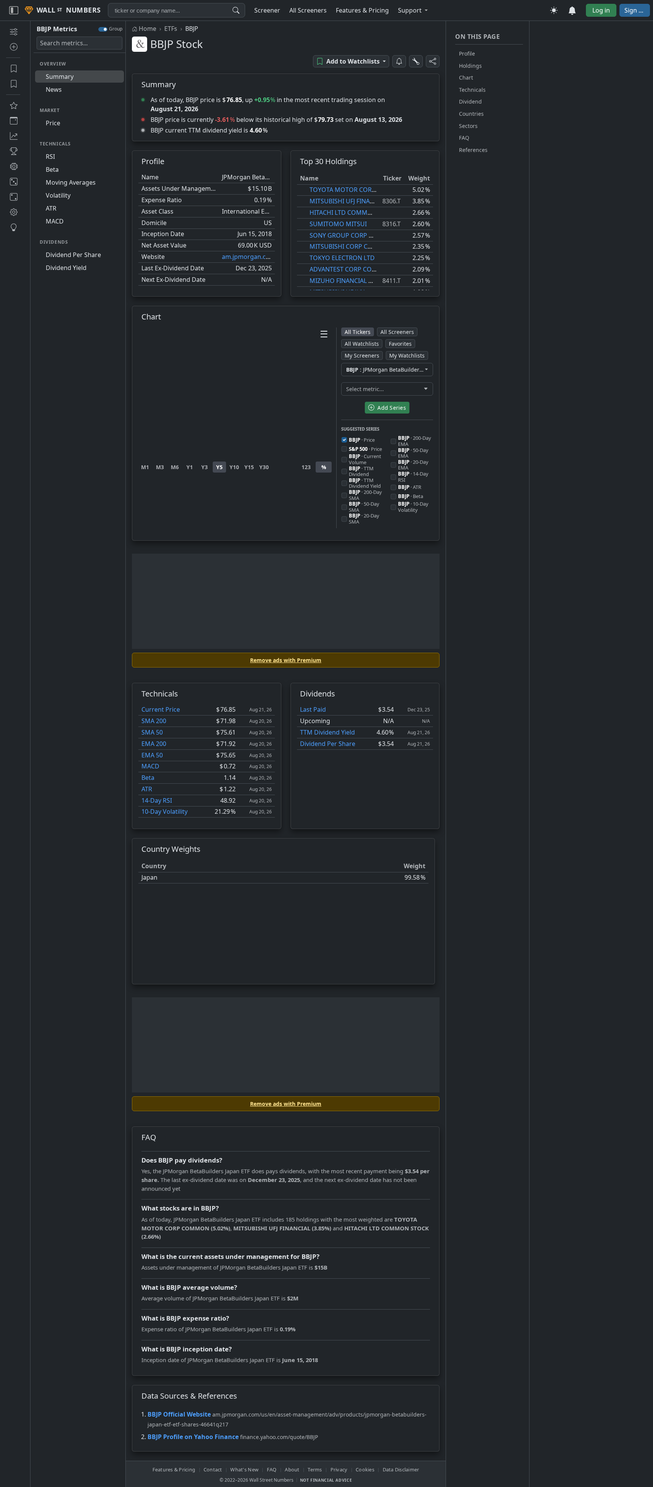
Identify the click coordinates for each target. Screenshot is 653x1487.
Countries (471, 113)
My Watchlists (407, 355)
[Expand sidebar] (13, 10)
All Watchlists (362, 343)
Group (115, 29)
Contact (213, 1469)
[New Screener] (13, 31)
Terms (315, 1469)
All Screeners (397, 331)
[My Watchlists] (13, 83)
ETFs (170, 28)
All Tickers (358, 331)
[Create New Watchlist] (13, 46)
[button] (413, 10)
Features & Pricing (174, 1469)
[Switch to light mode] (554, 10)
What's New (244, 1469)
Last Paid (313, 709)
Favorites (400, 343)
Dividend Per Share (327, 744)
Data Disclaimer (401, 1469)
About (292, 1469)
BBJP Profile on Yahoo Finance (193, 1437)
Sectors (468, 125)
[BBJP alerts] (399, 61)
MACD (150, 766)
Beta (147, 777)
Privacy (339, 1469)
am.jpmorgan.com (248, 256)
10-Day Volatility (164, 811)
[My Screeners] (13, 68)
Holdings (470, 65)
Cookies (365, 1469)
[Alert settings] (416, 61)
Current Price (160, 709)
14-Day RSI (156, 800)
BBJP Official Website (179, 1414)
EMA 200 (153, 744)
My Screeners (362, 355)
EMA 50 (152, 755)
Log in (601, 10)
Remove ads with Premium (285, 660)
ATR (146, 789)
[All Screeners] (13, 105)
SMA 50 (152, 732)
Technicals (472, 89)
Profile (467, 53)
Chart (466, 77)
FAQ (464, 137)
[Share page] (433, 61)
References (473, 149)
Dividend (470, 101)
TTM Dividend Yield (327, 732)
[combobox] (176, 10)
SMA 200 (153, 721)
